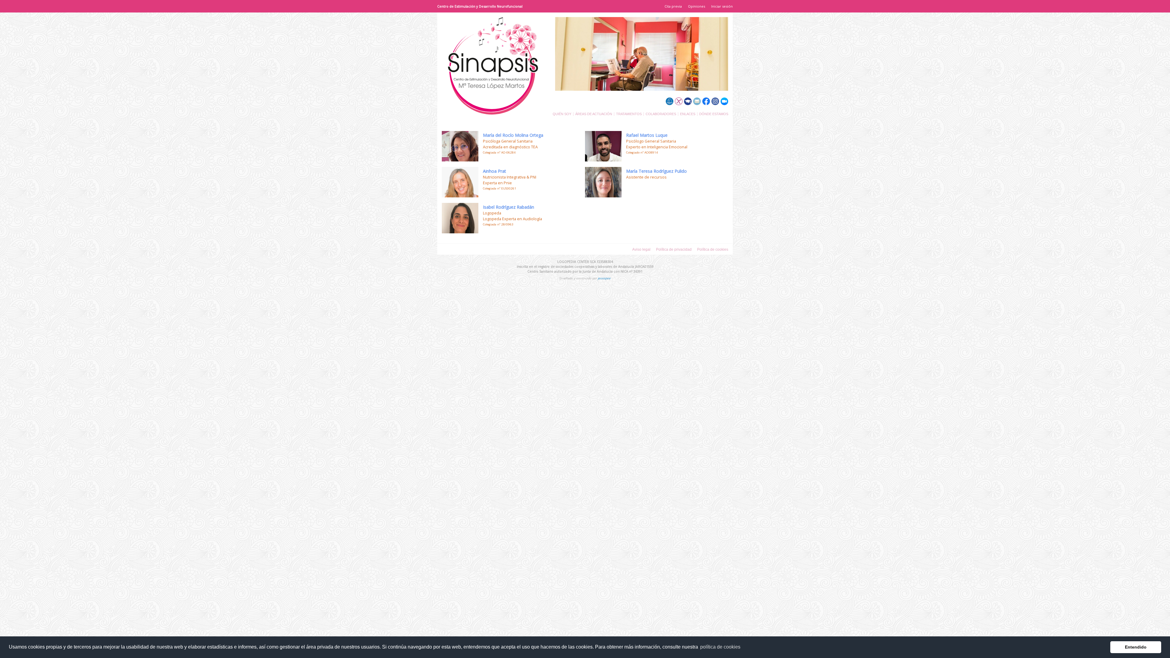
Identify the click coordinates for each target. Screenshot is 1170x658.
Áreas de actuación (593, 114)
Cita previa (673, 6)
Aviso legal (641, 249)
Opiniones (696, 6)
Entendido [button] (1136, 647)
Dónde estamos (713, 114)
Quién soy (562, 114)
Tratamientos (629, 114)
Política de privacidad (674, 249)
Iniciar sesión (722, 6)
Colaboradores (661, 114)
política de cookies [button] (720, 646)
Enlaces (687, 114)
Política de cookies (712, 249)
